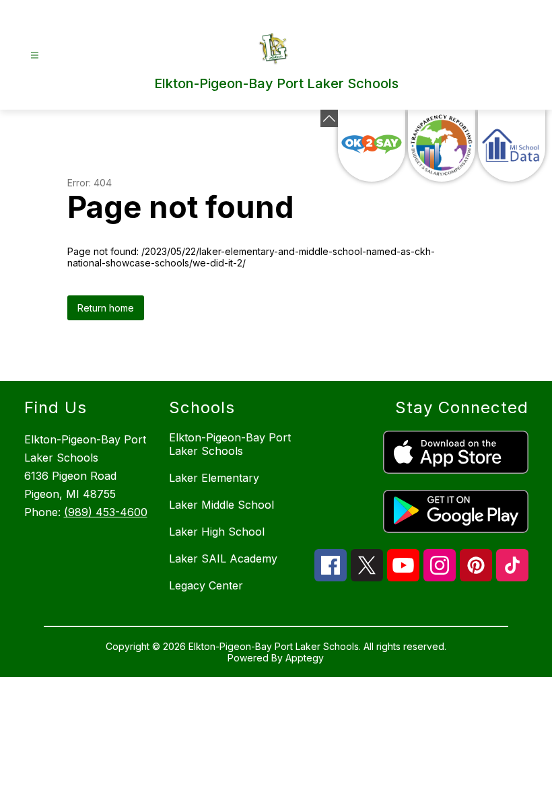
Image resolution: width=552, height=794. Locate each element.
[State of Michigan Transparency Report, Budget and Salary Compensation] (441, 146)
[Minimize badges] (329, 118)
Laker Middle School (221, 504)
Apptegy (304, 657)
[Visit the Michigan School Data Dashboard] (511, 146)
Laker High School (217, 531)
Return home (105, 308)
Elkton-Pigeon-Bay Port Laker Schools (230, 444)
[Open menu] (34, 55)
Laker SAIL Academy (223, 558)
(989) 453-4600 (105, 512)
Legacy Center (206, 585)
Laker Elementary (214, 477)
